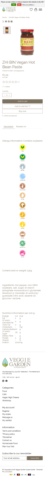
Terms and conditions (11, 431)
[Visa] (22, 475)
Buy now (22, 111)
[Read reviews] (9, 82)
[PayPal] (14, 475)
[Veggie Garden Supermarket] (9, 9)
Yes (13, 5)
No (19, 5)
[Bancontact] (25, 475)
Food (4, 391)
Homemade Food (10, 443)
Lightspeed (8, 471)
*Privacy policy (8, 434)
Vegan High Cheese (10, 397)
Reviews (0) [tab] (21, 126)
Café (4, 394)
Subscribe (35, 458)
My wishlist (7, 420)
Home (4, 17)
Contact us (7, 440)
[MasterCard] (18, 475)
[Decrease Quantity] (4, 95)
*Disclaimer (7, 437)
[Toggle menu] (40, 9)
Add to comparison (10, 116)
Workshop (6, 400)
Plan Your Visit (8, 446)
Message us (7, 417)
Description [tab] (8, 126)
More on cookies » (28, 5)
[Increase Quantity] (9, 95)
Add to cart (22, 101)
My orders (6, 414)
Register (5, 411)
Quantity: (5, 91)
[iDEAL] (11, 475)
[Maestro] (29, 475)
